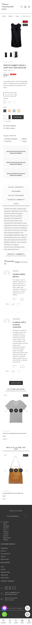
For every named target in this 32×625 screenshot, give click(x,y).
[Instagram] (14, 614)
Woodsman (8, 62)
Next (26, 411)
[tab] (16, 204)
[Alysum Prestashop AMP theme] (9, 6)
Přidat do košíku (18, 117)
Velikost (5, 98)
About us (3, 551)
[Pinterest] (18, 614)
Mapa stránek (5, 559)
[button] (9, 126)
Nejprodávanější (5, 572)
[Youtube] (22, 614)
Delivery (3, 556)
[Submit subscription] (25, 516)
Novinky (3, 569)
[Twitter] (10, 614)
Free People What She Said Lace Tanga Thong (12, 493)
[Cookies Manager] (27, 614)
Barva (5, 107)
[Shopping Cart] (27, 608)
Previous (5, 411)
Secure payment (5, 553)
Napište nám (4, 575)
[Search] (21, 6)
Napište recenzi (16, 383)
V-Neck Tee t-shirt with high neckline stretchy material (14, 433)
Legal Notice (4, 548)
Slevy (2, 566)
